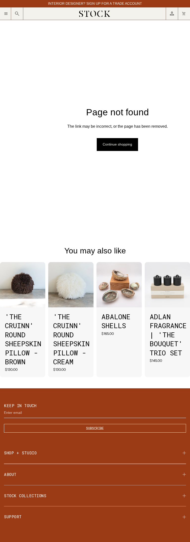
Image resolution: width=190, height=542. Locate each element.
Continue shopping (117, 144)
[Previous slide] (4, 284)
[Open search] (17, 13)
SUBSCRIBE (95, 428)
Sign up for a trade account (114, 3)
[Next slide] (41, 284)
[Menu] (7, 13)
